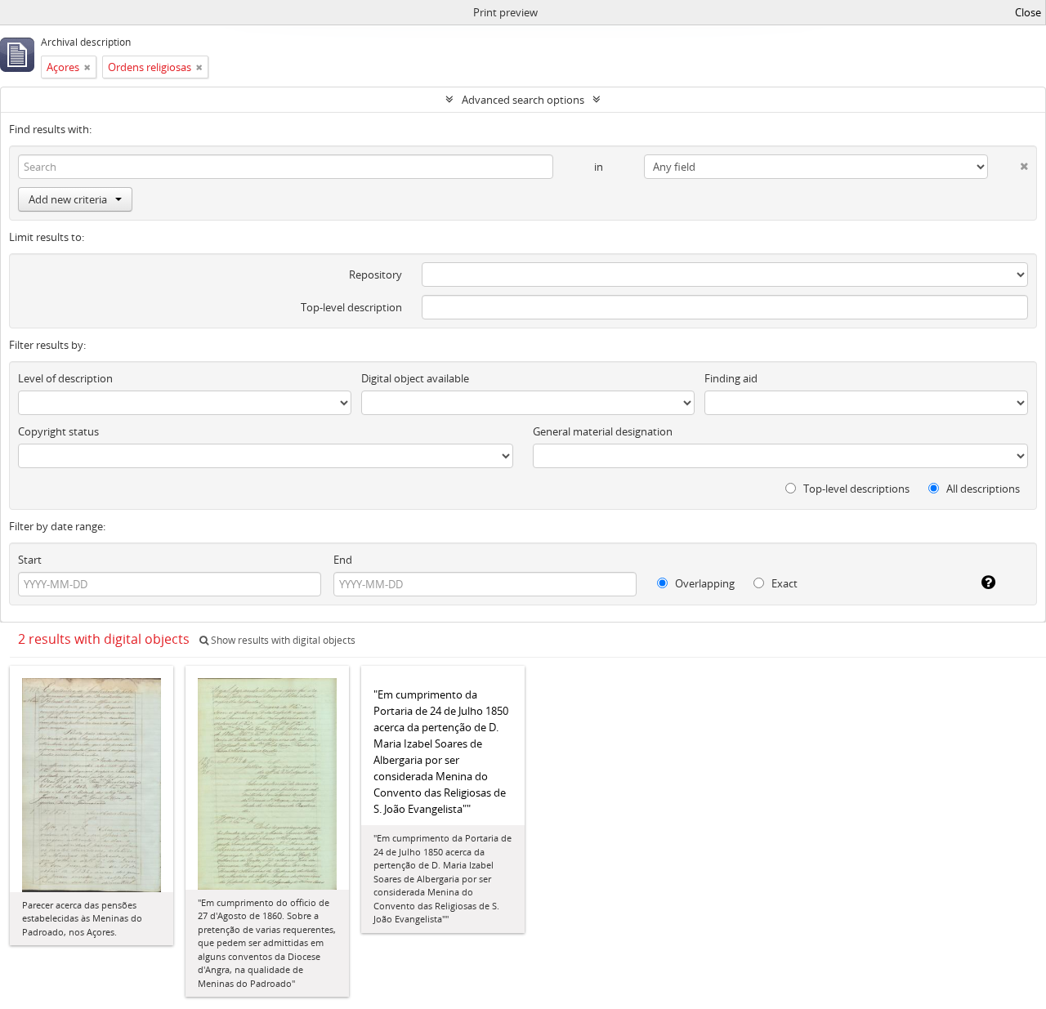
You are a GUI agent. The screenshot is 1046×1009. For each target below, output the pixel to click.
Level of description (65, 378)
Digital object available (415, 378)
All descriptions (982, 488)
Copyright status (58, 431)
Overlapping (704, 583)
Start (30, 559)
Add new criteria (68, 199)
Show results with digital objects (281, 640)
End (342, 559)
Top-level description (351, 307)
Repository (375, 274)
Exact (783, 583)
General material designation (603, 431)
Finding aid (731, 378)
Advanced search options (523, 99)
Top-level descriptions (855, 488)
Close (1028, 12)
